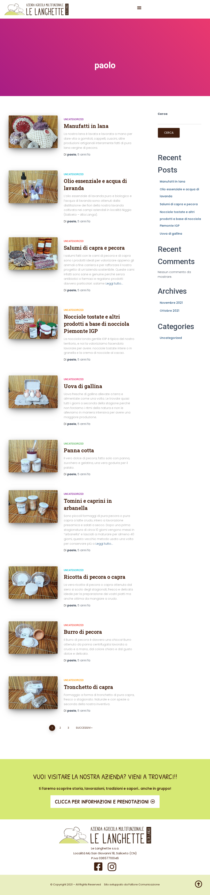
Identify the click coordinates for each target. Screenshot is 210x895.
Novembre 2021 (171, 303)
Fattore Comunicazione (144, 884)
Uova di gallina (83, 386)
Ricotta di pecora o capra (94, 577)
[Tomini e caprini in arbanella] (33, 506)
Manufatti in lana (86, 126)
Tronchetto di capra (88, 687)
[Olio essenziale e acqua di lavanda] (33, 186)
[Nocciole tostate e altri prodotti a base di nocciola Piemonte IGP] (33, 322)
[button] (139, 7)
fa (84, 154)
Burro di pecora (83, 631)
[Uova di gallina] (33, 391)
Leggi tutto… (114, 283)
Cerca (162, 114)
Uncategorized (74, 119)
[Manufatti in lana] (33, 131)
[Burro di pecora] (33, 637)
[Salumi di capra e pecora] (33, 253)
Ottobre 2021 (169, 311)
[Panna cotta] (33, 456)
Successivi (83, 727)
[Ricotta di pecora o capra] (33, 582)
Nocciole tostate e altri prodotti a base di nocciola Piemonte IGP (96, 323)
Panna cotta (79, 450)
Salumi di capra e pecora (94, 247)
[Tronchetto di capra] (33, 692)
